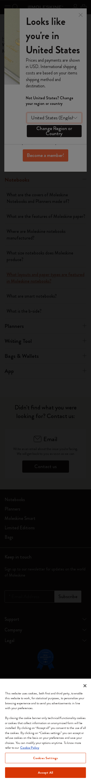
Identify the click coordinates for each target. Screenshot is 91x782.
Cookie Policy (29, 747)
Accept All (45, 772)
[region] (45, 730)
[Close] (84, 685)
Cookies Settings (45, 758)
